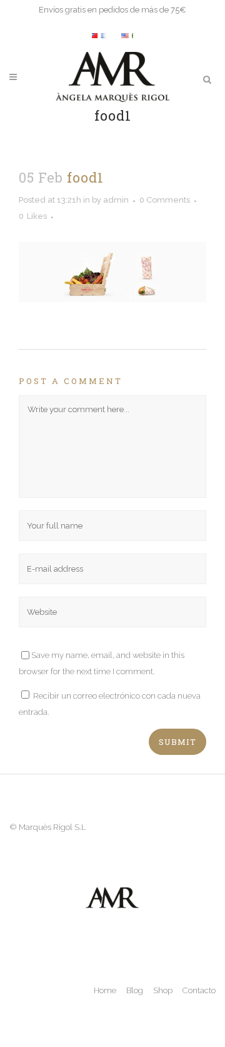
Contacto (199, 990)
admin (116, 200)
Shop (162, 990)
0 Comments (164, 200)
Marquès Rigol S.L (52, 827)
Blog (134, 990)
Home (105, 990)
